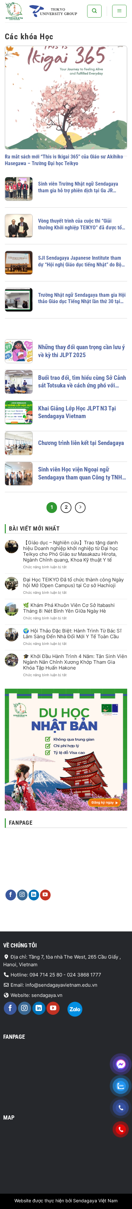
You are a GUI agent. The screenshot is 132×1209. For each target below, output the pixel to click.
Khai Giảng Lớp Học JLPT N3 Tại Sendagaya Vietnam (77, 412)
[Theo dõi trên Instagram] (22, 895)
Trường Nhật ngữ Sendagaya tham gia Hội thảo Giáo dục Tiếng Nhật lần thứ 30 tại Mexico (82, 298)
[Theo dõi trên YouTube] (45, 895)
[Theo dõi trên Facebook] (10, 895)
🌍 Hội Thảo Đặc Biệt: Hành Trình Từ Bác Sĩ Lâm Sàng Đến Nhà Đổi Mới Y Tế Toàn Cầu (72, 633)
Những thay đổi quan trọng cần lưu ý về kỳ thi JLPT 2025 (81, 351)
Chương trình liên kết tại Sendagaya (81, 443)
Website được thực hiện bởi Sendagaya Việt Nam (66, 1200)
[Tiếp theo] (80, 507)
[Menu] (119, 11)
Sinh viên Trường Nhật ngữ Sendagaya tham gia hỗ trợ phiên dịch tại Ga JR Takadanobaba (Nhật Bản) (78, 187)
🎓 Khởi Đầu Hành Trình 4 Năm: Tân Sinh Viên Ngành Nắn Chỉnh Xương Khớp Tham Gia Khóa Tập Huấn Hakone (75, 662)
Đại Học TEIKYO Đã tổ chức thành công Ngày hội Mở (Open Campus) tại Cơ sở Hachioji (73, 582)
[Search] (94, 11)
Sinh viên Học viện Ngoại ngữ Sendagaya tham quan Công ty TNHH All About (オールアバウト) (82, 473)
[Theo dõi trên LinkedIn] (34, 895)
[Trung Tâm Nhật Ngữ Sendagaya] (43, 11)
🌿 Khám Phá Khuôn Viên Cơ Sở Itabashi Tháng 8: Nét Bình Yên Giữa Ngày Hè (69, 608)
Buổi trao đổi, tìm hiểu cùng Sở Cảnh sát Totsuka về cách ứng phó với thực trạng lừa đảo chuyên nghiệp (82, 382)
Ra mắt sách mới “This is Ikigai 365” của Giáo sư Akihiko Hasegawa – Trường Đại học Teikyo (64, 160)
